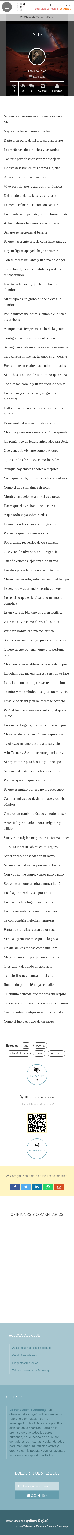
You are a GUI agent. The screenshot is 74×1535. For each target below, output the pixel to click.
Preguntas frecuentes (25, 1363)
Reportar (57, 90)
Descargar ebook (37, 1150)
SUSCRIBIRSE (38, 1495)
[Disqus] (37, 1270)
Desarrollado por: (27, 1520)
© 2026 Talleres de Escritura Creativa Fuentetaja (41, 1526)
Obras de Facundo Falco (39, 17)
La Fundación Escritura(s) (28, 1409)
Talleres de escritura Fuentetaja (31, 1370)
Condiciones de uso (24, 1355)
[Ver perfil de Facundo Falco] (37, 56)
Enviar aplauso (37, 1077)
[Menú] (7, 7)
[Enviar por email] (59, 1187)
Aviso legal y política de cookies (31, 1348)
